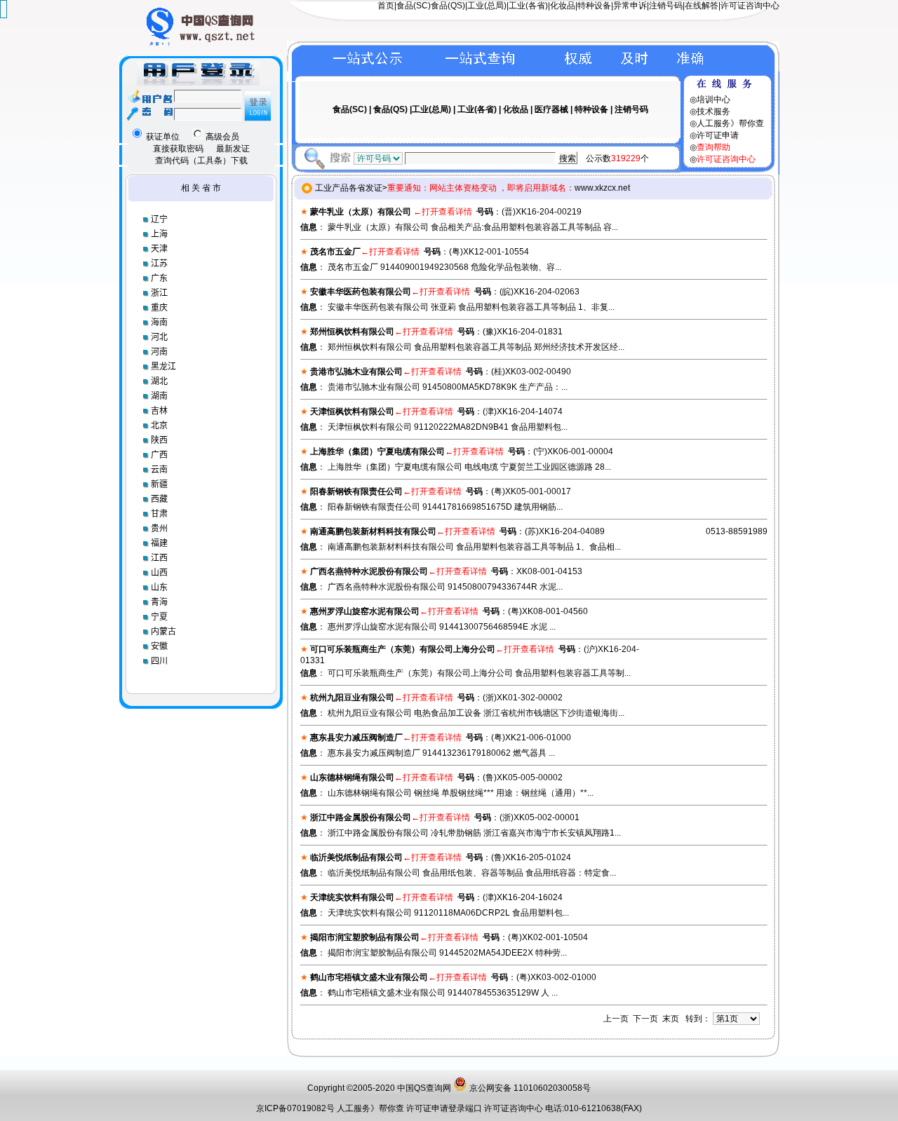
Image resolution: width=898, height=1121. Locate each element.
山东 (159, 587)
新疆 (159, 484)
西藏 (159, 499)
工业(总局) (487, 6)
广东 (159, 278)
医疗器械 (551, 109)
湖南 (159, 396)
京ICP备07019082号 (295, 1108)
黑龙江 (163, 367)
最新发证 (233, 149)
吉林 (159, 411)
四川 (159, 661)
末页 (670, 1019)
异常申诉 (630, 6)
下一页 (645, 1019)
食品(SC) (413, 6)
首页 (385, 6)
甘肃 (159, 514)
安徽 (159, 646)
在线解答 (701, 6)
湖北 (159, 381)
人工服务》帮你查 (730, 123)
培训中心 (713, 99)
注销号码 (666, 6)
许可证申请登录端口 (445, 1108)
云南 (159, 470)
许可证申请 (718, 135)
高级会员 (221, 137)
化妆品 (562, 6)
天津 (159, 249)
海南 (159, 322)
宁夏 (159, 617)
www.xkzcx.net (602, 188)
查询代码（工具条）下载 (201, 160)
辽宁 (159, 219)
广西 (159, 455)
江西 (159, 558)
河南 (159, 352)
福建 (159, 543)
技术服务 (713, 111)
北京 (159, 425)
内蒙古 (163, 632)
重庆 (159, 308)
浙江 (159, 293)
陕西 (159, 440)
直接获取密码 (178, 149)
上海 (159, 234)
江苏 (159, 264)
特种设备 (594, 6)
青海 (159, 602)
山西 (159, 573)
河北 (159, 337)
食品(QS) (448, 6)
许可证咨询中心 (750, 6)
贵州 (159, 529)
